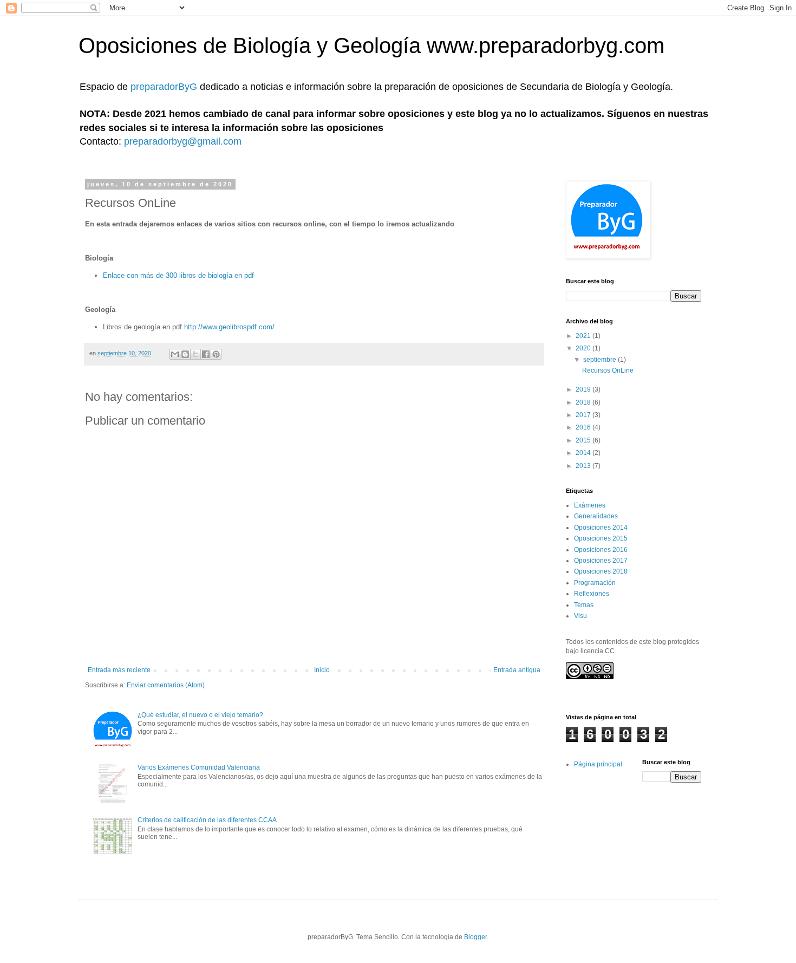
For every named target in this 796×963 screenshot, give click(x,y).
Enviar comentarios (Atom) (166, 685)
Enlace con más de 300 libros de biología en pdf (178, 275)
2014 (584, 453)
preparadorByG (165, 86)
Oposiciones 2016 (601, 550)
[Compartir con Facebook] (205, 354)
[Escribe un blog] (185, 354)
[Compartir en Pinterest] (216, 354)
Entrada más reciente (119, 670)
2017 (584, 415)
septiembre (600, 359)
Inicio (322, 670)
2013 (584, 466)
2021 (584, 336)
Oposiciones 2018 (601, 571)
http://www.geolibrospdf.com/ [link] (229, 327)
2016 (584, 427)
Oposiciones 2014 (601, 527)
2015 (584, 440)
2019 (584, 389)
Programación (595, 583)
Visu (580, 616)
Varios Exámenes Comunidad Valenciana (199, 767)
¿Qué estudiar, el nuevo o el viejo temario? (200, 715)
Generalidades (596, 516)
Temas (583, 605)
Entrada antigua (516, 670)
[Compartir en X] (195, 354)
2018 (584, 402)
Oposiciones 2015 (601, 538)
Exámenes (589, 505)
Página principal (598, 764)
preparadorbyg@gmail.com (183, 141)
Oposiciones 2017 (601, 560)
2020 (584, 348)
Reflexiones (591, 593)
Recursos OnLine (608, 370)
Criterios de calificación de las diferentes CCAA (207, 820)
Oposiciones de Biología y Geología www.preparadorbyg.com (371, 45)
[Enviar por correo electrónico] (174, 354)
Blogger (475, 937)
